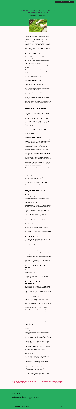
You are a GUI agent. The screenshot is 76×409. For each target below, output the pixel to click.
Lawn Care (42, 7)
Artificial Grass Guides (70, 1)
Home (56, 1)
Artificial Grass (35, 7)
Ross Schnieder (34, 15)
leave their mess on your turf (40, 175)
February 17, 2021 (43, 15)
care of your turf (41, 114)
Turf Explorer (5, 1)
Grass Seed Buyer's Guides (61, 1)
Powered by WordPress (25, 406)
